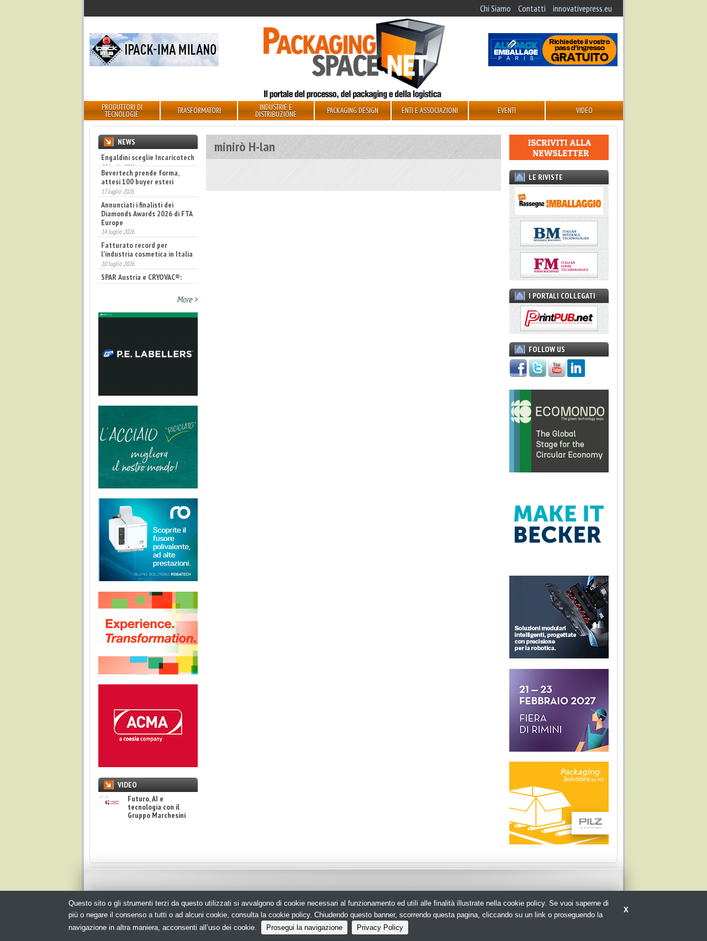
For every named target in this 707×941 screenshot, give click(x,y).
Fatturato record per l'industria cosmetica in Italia (147, 233)
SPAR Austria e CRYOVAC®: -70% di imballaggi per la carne (141, 269)
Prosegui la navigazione (304, 927)
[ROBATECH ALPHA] (148, 577)
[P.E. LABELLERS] (148, 392)
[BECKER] (559, 562)
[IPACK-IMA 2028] (154, 62)
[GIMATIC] (559, 655)
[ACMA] (148, 763)
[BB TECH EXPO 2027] (559, 748)
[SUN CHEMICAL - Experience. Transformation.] (148, 671)
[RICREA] (148, 485)
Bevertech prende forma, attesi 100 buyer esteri (140, 160)
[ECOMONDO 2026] (559, 469)
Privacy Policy (380, 927)
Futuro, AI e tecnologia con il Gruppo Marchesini (157, 807)
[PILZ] (559, 841)
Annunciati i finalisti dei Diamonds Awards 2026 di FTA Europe (146, 197)
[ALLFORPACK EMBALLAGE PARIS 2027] (553, 62)
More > (187, 299)
